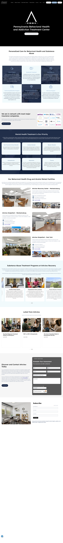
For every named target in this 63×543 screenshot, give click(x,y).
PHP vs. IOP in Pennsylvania (10, 334)
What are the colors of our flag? (39, 386)
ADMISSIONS (60, 2)
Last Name (34, 413)
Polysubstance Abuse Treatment (31, 289)
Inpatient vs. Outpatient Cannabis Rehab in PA (50, 334)
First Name (34, 410)
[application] (13, 2)
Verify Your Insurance (6, 123)
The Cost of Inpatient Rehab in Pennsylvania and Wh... (30, 334)
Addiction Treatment (17, 2)
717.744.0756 (49, 2)
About (40, 2)
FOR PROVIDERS (54, 2)
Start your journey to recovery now (31, 33)
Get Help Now (4, 385)
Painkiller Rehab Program (11, 289)
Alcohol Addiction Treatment (52, 289)
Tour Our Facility (37, 200)
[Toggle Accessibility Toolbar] (2, 536)
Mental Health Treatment (24, 2)
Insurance (37, 2)
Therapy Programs (31, 2)
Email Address (35, 406)
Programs (12, 2)
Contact (44, 2)
